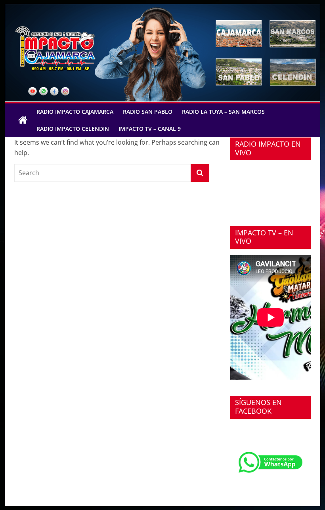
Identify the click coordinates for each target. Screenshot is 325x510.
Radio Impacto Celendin (72, 128)
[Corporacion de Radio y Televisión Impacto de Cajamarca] (23, 120)
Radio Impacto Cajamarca (74, 111)
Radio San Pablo (147, 111)
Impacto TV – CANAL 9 (150, 128)
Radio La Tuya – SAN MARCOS (223, 111)
